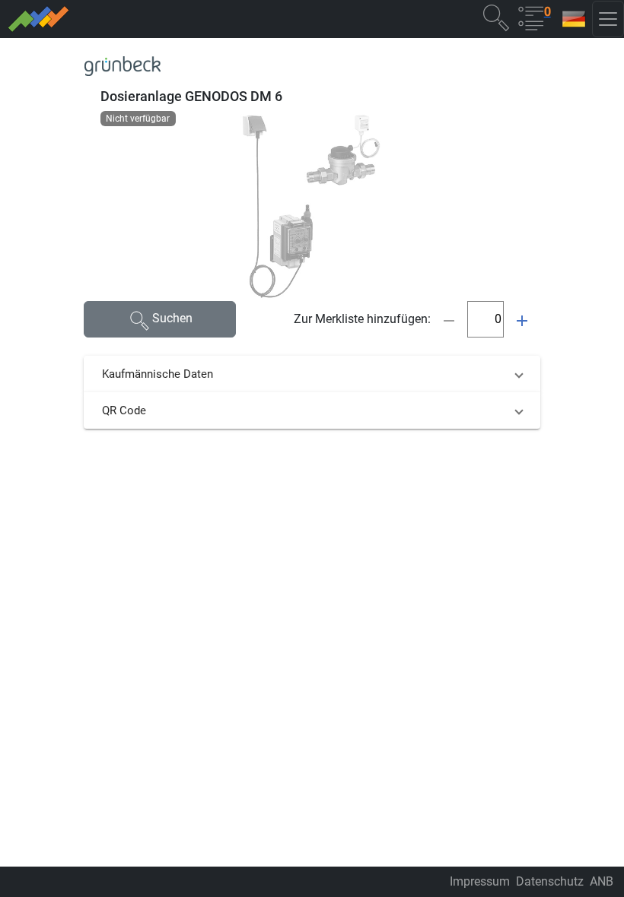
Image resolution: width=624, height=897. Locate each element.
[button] (496, 17)
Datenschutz (550, 881)
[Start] (149, 19)
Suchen (172, 318)
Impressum (480, 881)
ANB (601, 881)
